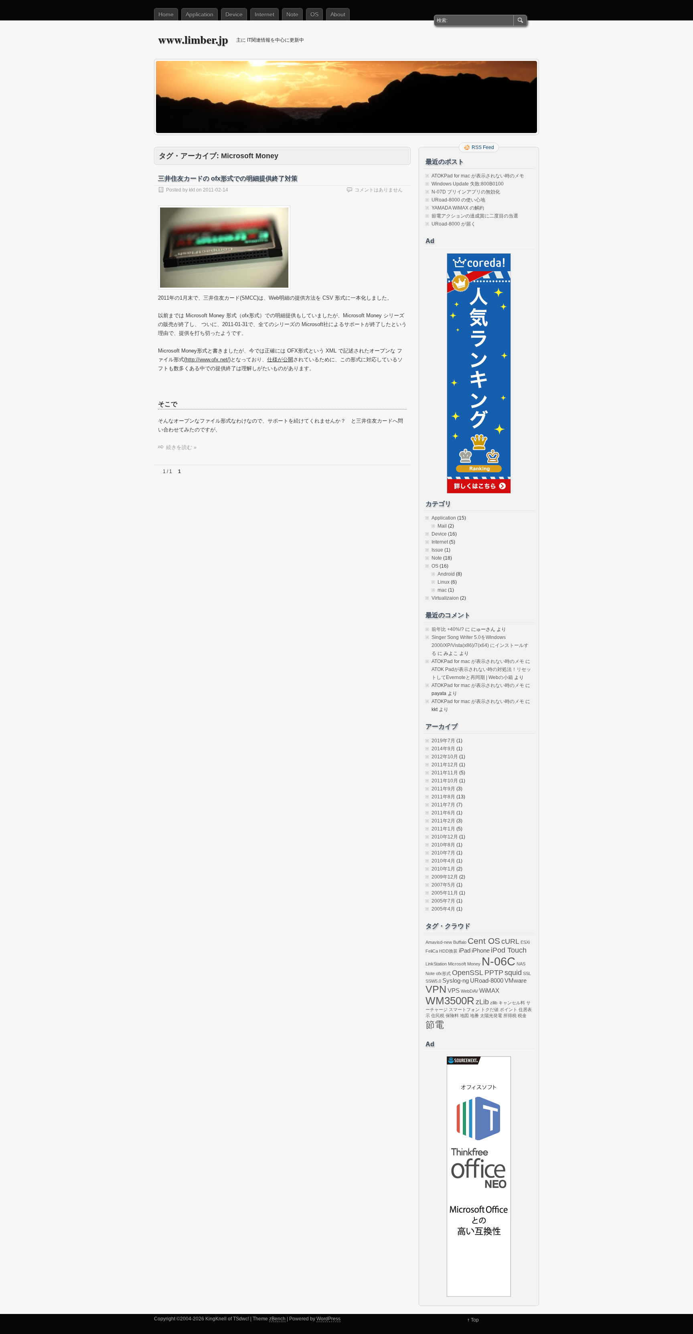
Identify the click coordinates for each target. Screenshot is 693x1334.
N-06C (498, 961)
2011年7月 (443, 805)
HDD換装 (448, 951)
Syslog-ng (455, 980)
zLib (482, 1001)
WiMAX (489, 990)
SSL (527, 973)
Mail (442, 526)
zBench (277, 1319)
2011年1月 (443, 829)
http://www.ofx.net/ (207, 360)
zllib (493, 1002)
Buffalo (459, 942)
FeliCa (432, 951)
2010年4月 (443, 861)
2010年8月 (443, 845)
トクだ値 (489, 1009)
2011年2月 (443, 821)
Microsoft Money (464, 963)
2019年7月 (443, 741)
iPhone (481, 950)
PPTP (493, 972)
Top (475, 1320)
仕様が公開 (280, 360)
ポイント (508, 1009)
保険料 (452, 1015)
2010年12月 (445, 837)
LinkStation (436, 963)
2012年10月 (445, 757)
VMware (516, 980)
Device (234, 14)
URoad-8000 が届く (454, 224)
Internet (264, 14)
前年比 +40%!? (448, 629)
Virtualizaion (445, 598)
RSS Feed (483, 147)
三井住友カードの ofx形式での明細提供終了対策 (228, 178)
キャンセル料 (511, 1002)
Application (199, 14)
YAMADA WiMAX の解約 (458, 208)
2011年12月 (445, 765)
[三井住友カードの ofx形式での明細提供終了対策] (224, 292)
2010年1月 (443, 869)
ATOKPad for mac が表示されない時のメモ (478, 176)
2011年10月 (445, 781)
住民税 (437, 1015)
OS (314, 14)
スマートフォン (464, 1009)
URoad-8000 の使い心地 (458, 200)
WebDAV (469, 991)
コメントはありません (379, 190)
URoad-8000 (486, 980)
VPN (436, 989)
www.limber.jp (193, 39)
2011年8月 (443, 797)
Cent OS (484, 940)
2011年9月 (443, 789)
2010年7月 (443, 853)
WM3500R (450, 1000)
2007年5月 (443, 885)
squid (513, 972)
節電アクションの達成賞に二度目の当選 (475, 216)
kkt (192, 190)
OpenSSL (467, 972)
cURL (510, 941)
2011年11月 (445, 773)
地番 (474, 1015)
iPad (464, 950)
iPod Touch (509, 950)
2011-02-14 (215, 190)
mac (442, 590)
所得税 (510, 1015)
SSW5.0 (433, 981)
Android (446, 574)
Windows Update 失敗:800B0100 (468, 184)
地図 (464, 1015)
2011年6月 (443, 813)
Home (166, 14)
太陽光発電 (491, 1015)
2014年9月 (443, 749)
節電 (435, 1025)
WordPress (328, 1319)
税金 (522, 1015)
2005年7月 (443, 901)
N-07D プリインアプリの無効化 (466, 192)
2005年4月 (443, 909)
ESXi (525, 942)
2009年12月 (445, 877)
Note (292, 14)
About (337, 14)
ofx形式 (443, 973)
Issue (437, 550)
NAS (521, 963)
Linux (444, 582)
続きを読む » (181, 447)
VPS (454, 990)
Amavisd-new (439, 942)
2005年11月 (445, 893)
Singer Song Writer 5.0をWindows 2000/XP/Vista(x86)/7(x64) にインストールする (480, 645)
